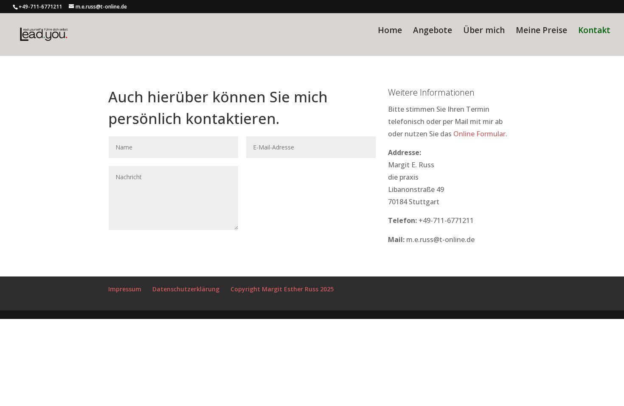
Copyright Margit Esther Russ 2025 (282, 289)
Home (390, 31)
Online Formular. (480, 133)
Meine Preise (541, 31)
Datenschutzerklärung (185, 289)
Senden (351, 172)
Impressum (124, 289)
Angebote (432, 31)
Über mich (484, 31)
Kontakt (594, 31)
